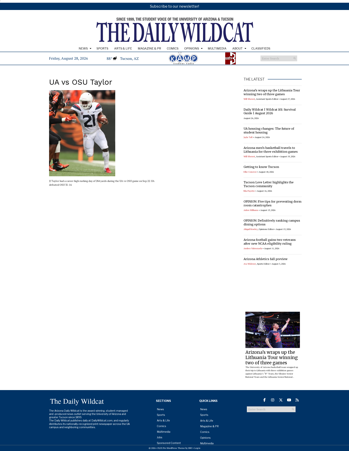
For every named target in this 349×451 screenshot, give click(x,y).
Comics (172, 48)
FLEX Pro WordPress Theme (171, 448)
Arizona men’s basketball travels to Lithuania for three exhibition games (271, 149)
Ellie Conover (250, 171)
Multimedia (217, 48)
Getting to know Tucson (261, 167)
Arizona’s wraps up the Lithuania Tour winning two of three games (272, 92)
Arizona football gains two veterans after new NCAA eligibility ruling (270, 241)
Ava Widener (250, 263)
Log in (197, 448)
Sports (102, 48)
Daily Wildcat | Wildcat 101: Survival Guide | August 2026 (270, 111)
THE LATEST (254, 79)
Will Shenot (249, 99)
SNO (190, 448)
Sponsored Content (169, 442)
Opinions (191, 48)
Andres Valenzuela (253, 248)
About (237, 48)
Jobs (159, 437)
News (83, 48)
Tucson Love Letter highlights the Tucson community (269, 184)
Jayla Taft (248, 137)
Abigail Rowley (251, 229)
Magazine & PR (149, 48)
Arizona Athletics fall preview (266, 259)
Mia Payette (249, 191)
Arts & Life (123, 48)
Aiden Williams (251, 210)
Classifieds (260, 48)
